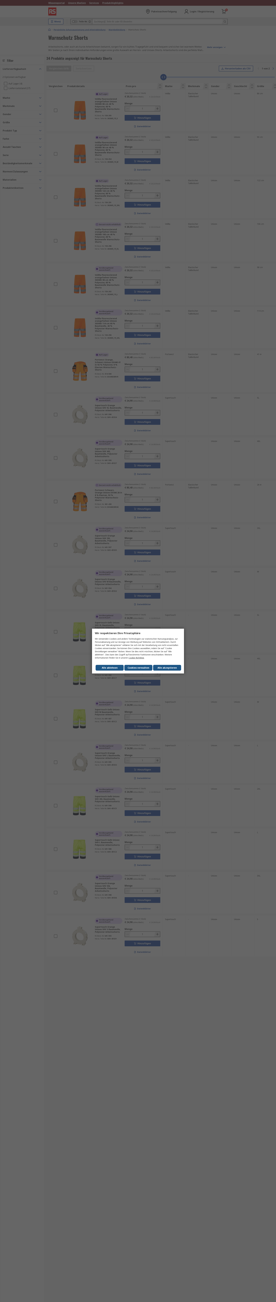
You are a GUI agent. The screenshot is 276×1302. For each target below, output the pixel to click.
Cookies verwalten (138, 667)
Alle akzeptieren (167, 667)
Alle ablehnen (110, 667)
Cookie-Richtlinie (136, 657)
